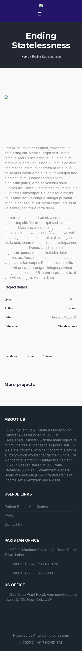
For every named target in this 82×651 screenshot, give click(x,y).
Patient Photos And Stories (26, 507)
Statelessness (67, 326)
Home (25, 56)
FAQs (9, 516)
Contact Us (14, 524)
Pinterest (48, 356)
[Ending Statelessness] (41, 115)
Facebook (11, 356)
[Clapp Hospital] (41, 6)
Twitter (29, 356)
